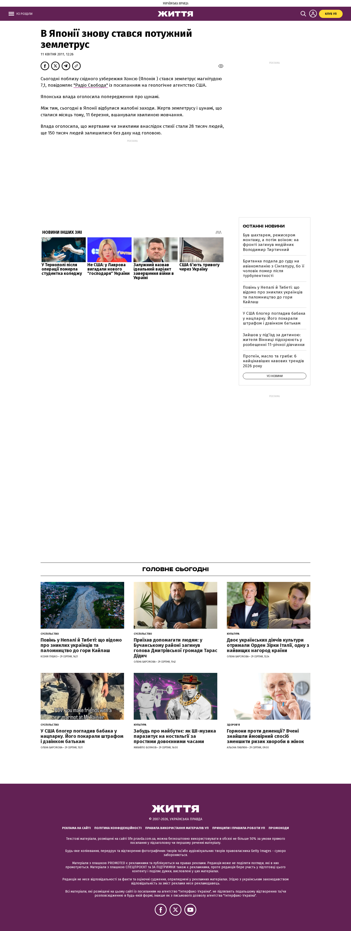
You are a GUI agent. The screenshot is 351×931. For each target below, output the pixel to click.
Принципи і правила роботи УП (238, 828)
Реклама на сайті (76, 828)
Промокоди (279, 828)
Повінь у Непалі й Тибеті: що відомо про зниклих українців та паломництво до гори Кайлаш (273, 294)
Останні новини (264, 226)
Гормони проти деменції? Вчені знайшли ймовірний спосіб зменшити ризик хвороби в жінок (265, 736)
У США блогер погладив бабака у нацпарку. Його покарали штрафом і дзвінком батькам (274, 318)
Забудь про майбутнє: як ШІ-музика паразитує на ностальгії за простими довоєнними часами (175, 736)
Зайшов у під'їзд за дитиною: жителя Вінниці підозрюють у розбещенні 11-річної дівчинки (274, 339)
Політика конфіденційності (118, 828)
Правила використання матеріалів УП (177, 828)
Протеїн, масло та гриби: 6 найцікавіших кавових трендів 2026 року (273, 361)
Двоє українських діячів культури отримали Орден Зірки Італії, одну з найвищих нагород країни (268, 645)
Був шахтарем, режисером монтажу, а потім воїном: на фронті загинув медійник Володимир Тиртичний (271, 242)
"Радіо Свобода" (91, 85)
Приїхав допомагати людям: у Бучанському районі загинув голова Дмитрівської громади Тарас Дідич (175, 648)
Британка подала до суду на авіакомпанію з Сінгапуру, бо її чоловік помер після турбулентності (273, 268)
